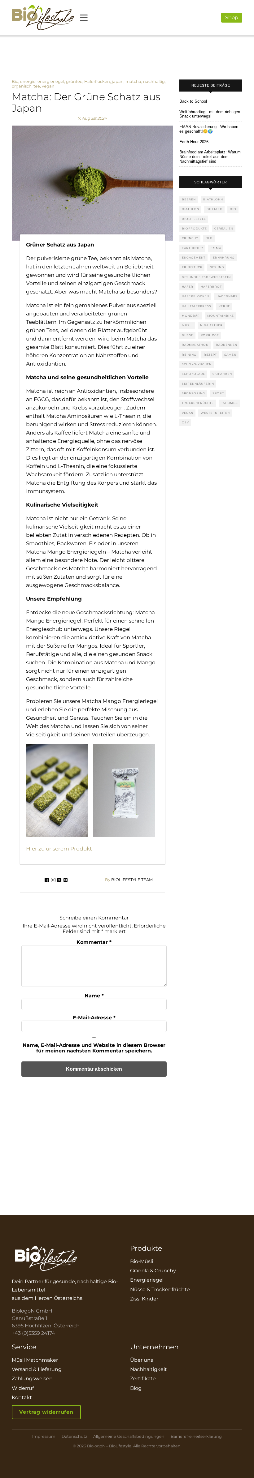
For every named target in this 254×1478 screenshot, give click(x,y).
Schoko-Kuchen (197, 364)
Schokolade (193, 373)
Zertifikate (143, 1379)
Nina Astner (211, 325)
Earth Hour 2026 (193, 142)
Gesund (217, 267)
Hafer (187, 286)
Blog (136, 1388)
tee (36, 86)
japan (118, 81)
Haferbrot (211, 286)
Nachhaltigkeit (148, 1369)
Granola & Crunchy (153, 1271)
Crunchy (190, 238)
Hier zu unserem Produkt (59, 849)
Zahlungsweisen (32, 1379)
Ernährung (223, 257)
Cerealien (223, 228)
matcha (133, 81)
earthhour (192, 248)
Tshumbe (229, 403)
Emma (216, 248)
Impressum (43, 1436)
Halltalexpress (196, 306)
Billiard (214, 209)
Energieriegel (147, 1280)
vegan (48, 86)
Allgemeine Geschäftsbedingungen (128, 1436)
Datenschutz (74, 1436)
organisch (22, 86)
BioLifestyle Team (129, 880)
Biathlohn (213, 199)
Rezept (210, 354)
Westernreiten (215, 412)
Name (94, 996)
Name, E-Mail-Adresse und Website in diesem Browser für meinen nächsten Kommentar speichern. (94, 1048)
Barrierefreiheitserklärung (196, 1436)
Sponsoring (193, 393)
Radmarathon (195, 344)
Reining (189, 354)
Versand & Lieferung (37, 1369)
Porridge (210, 335)
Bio (15, 81)
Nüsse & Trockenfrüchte (160, 1289)
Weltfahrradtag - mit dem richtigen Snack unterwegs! (209, 114)
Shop (231, 17)
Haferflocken (97, 81)
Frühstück (192, 267)
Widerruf (23, 1388)
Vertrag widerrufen (46, 1412)
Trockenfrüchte (198, 403)
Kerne (224, 306)
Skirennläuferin (198, 383)
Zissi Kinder (144, 1299)
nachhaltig (154, 81)
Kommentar (94, 942)
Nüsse (187, 335)
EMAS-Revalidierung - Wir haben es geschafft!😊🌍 (208, 129)
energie (28, 81)
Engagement (193, 257)
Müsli (187, 325)
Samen (230, 354)
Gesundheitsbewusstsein (206, 277)
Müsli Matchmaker (35, 1360)
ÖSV (185, 422)
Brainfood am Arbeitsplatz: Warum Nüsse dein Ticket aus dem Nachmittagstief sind (210, 156)
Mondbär (191, 315)
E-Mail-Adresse (94, 1018)
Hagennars (227, 296)
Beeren (189, 199)
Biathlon (190, 209)
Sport (218, 393)
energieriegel (50, 81)
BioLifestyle (194, 219)
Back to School (193, 101)
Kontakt (22, 1397)
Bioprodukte (194, 228)
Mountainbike (220, 315)
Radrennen (226, 344)
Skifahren (222, 373)
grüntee (74, 81)
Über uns (141, 1360)
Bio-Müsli (141, 1261)
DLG (209, 238)
